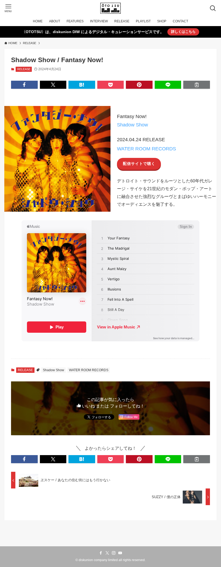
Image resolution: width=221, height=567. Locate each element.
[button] (24, 85)
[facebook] (100, 553)
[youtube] (120, 553)
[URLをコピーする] (196, 85)
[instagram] (113, 553)
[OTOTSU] (110, 8)
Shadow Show (132, 124)
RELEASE (23, 69)
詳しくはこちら (183, 32)
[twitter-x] (107, 553)
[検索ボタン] (213, 8)
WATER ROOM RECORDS (146, 148)
